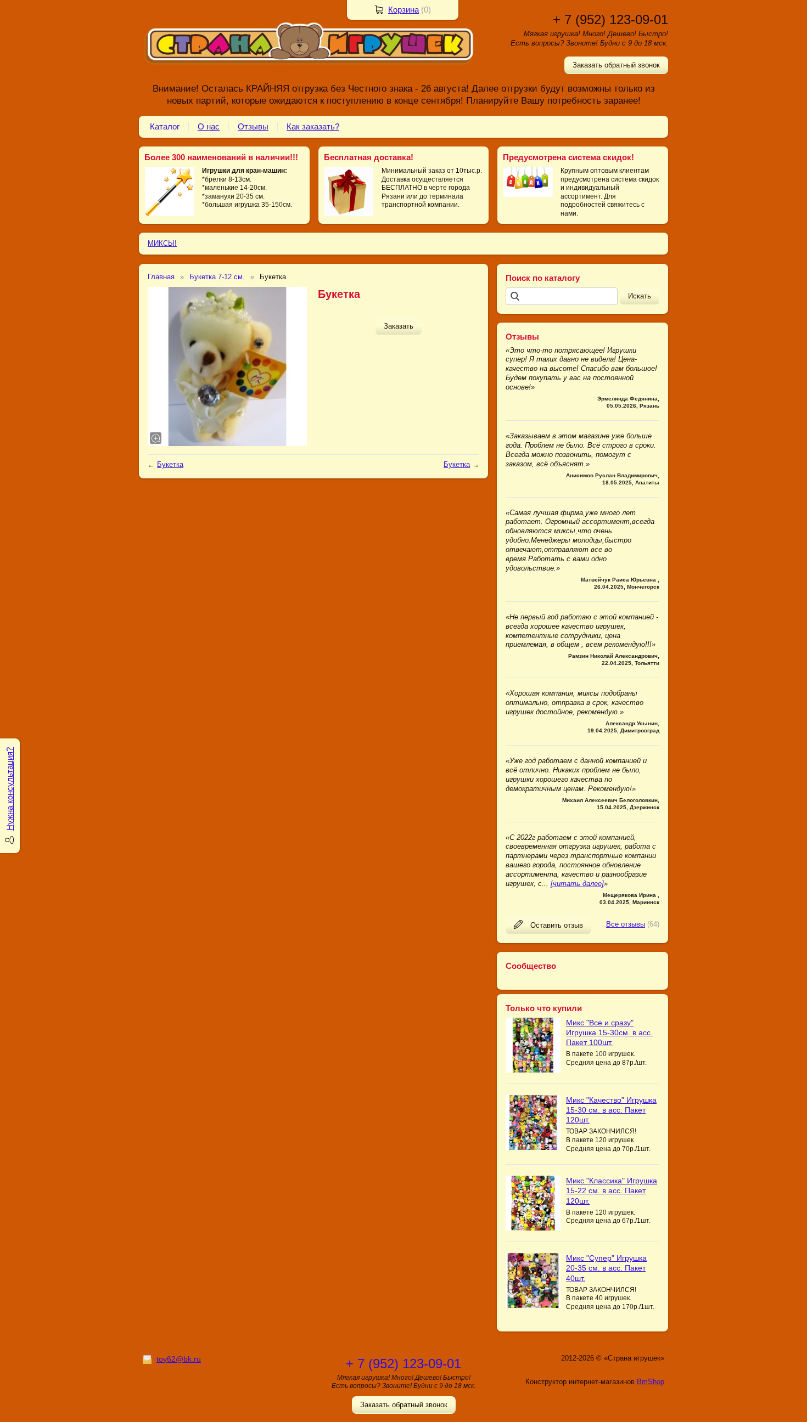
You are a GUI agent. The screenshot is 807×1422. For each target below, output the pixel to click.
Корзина (403, 9)
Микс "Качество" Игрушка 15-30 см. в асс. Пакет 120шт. (611, 1110)
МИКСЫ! (162, 243)
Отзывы (253, 126)
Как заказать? (313, 126)
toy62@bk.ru (178, 1359)
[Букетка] (227, 366)
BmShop (650, 1382)
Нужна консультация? (9, 789)
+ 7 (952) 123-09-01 (610, 19)
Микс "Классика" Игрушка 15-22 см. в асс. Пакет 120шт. (611, 1190)
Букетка (170, 464)
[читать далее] (577, 883)
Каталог (165, 126)
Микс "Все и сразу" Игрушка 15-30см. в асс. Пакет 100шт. (609, 1032)
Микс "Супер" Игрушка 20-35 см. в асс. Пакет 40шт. (606, 1268)
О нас (209, 126)
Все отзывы (625, 924)
